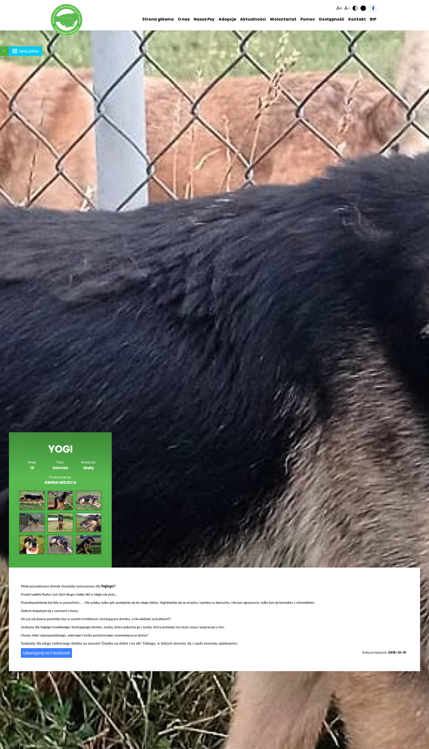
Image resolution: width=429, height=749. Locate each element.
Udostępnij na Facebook (46, 653)
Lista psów (29, 51)
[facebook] (373, 8)
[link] (339, 8)
